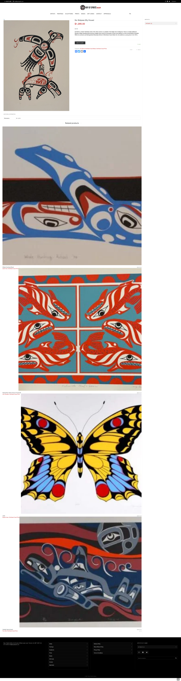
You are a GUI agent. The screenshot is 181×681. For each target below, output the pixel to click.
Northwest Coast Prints (101, 48)
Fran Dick (4, 631)
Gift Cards (51, 659)
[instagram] (167, 1)
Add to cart (80, 42)
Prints (50, 653)
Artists (50, 643)
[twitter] (169, 1)
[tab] (10, 114)
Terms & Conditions (98, 653)
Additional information (9, 114)
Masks (50, 656)
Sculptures (51, 650)
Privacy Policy (97, 650)
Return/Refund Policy (98, 647)
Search (175, 658)
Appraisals (51, 665)
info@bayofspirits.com (18, 1)
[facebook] (165, 1)
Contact (51, 662)
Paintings (51, 647)
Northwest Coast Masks (90, 48)
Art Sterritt (82, 48)
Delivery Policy (97, 643)
